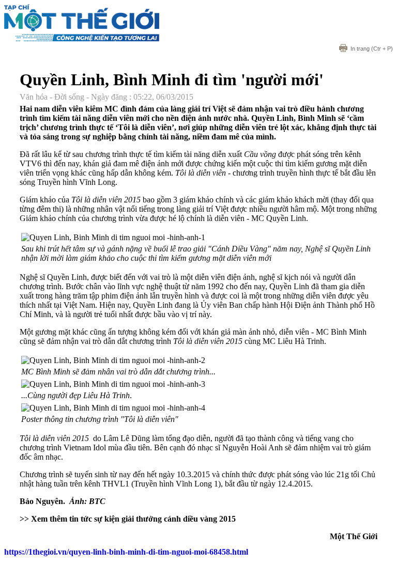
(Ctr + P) (371, 48)
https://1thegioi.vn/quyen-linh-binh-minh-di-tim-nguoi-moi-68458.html (126, 551)
